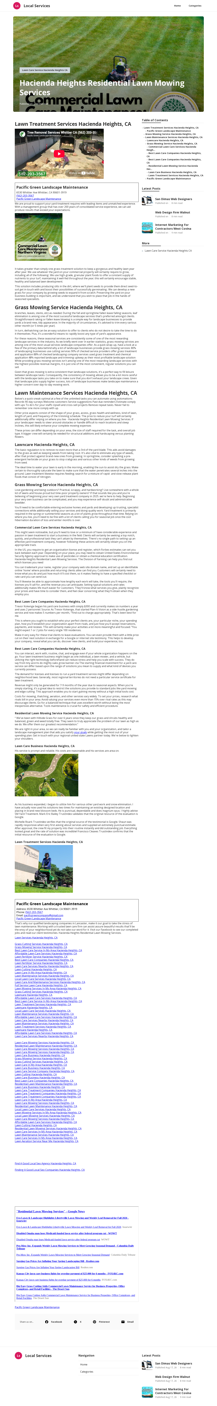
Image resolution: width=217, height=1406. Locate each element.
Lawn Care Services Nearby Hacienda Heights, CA (44, 966)
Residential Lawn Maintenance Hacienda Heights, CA (46, 1046)
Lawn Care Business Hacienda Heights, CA (40, 1055)
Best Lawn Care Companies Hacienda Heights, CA (44, 960)
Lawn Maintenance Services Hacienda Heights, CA (44, 976)
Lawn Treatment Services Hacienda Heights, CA (43, 1004)
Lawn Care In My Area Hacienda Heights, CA (41, 972)
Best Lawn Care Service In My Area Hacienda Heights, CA (48, 950)
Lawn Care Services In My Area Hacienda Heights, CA (46, 1131)
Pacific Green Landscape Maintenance (38, 199)
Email (130, 1321)
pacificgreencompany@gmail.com (43, 915)
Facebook (56, 1321)
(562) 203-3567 (25, 195)
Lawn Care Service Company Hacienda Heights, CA (44, 1071)
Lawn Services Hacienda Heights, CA (36, 937)
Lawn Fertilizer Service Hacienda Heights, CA (41, 956)
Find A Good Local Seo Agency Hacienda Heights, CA (45, 1163)
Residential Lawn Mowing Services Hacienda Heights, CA (48, 1128)
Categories (195, 5)
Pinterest (104, 1321)
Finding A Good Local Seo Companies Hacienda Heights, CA (50, 1170)
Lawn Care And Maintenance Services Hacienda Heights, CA (50, 982)
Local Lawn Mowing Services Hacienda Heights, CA (45, 1115)
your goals (80, 732)
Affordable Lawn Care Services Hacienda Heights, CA (46, 953)
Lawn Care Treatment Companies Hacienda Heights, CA (48, 1090)
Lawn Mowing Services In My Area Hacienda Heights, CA (48, 988)
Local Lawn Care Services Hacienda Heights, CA (43, 979)
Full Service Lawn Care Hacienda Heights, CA (41, 985)
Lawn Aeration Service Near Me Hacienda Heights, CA (46, 1141)
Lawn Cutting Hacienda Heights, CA (36, 969)
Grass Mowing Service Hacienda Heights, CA (41, 947)
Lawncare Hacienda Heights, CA (33, 995)
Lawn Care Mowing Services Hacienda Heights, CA (44, 1042)
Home (177, 5)
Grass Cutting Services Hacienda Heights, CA (41, 944)
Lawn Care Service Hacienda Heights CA (45, 70)
